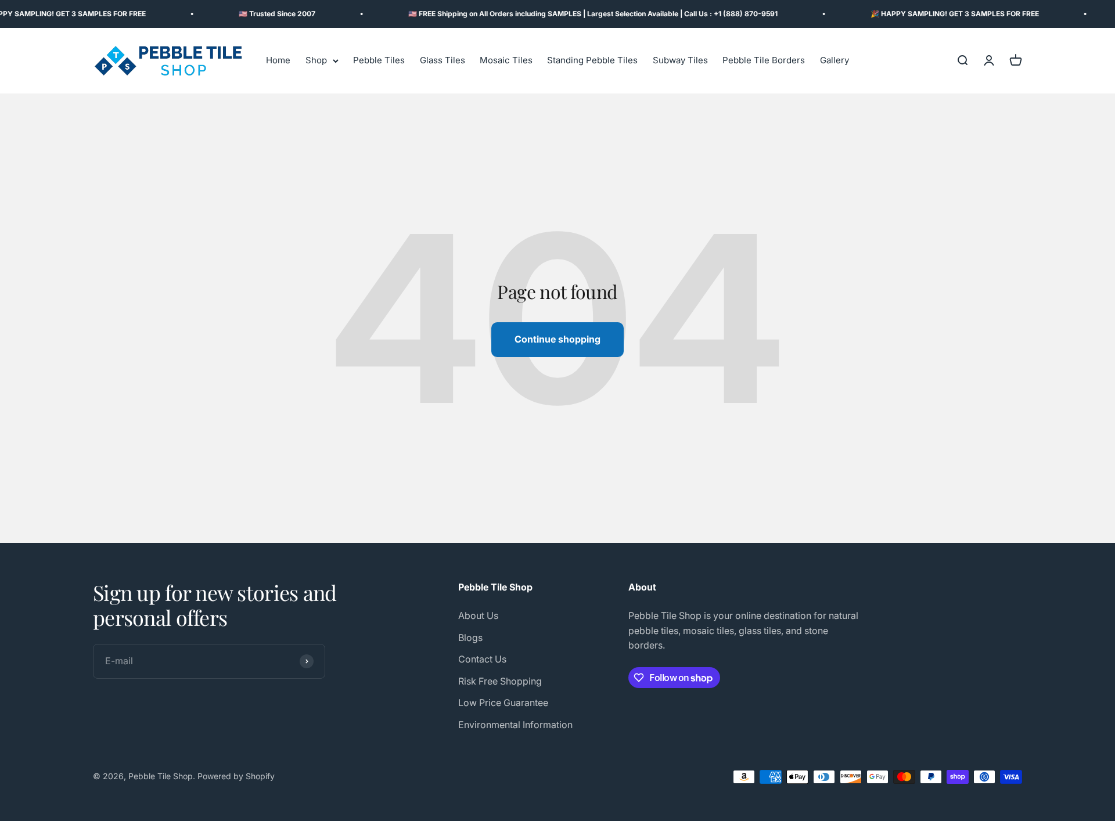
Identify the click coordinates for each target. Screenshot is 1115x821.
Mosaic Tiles (506, 60)
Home (278, 60)
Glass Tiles (442, 60)
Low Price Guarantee (503, 702)
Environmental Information (515, 724)
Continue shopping (557, 339)
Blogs (470, 637)
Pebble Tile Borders (763, 60)
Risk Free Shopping (500, 681)
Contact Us (482, 659)
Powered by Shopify (236, 776)
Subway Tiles (680, 60)
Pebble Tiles (379, 60)
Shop (316, 60)
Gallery (834, 60)
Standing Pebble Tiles (592, 60)
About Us (478, 615)
